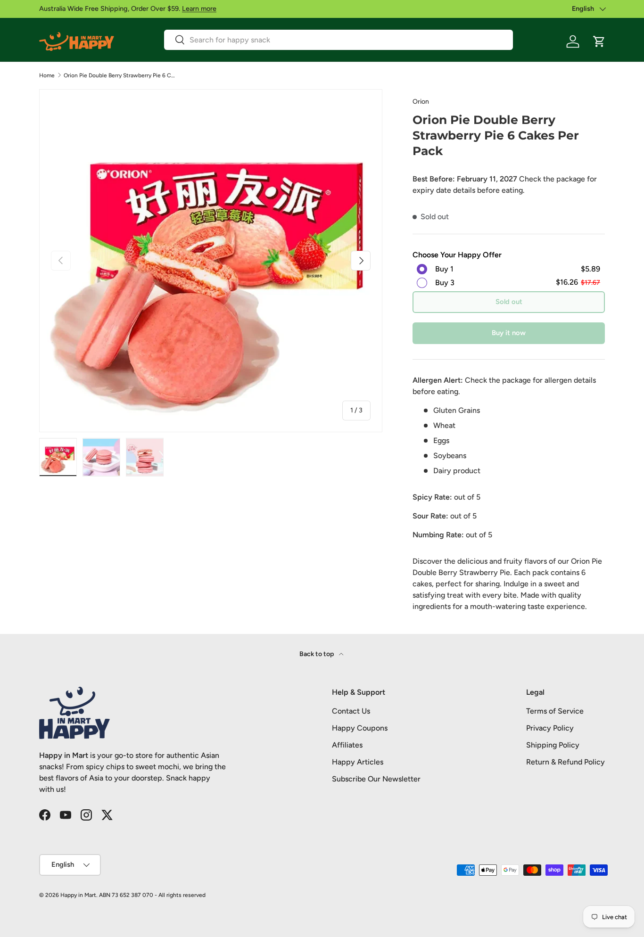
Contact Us (351, 711)
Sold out (508, 301)
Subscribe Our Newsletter (376, 778)
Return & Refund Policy (565, 761)
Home (47, 75)
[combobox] (338, 40)
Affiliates (347, 744)
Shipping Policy (552, 744)
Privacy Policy (550, 727)
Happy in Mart (78, 895)
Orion (421, 102)
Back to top (317, 654)
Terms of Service (555, 711)
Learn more (199, 8)
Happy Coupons (360, 727)
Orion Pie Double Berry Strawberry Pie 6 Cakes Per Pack (120, 75)
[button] (599, 41)
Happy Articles (357, 761)
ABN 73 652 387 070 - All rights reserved (152, 895)
